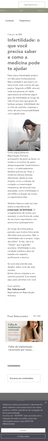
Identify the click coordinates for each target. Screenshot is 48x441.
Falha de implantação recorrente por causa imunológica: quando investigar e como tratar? (22, 348)
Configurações (23, 436)
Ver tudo (37, 316)
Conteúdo (9, 20)
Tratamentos (24, 20)
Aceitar (23, 430)
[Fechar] (44, 404)
